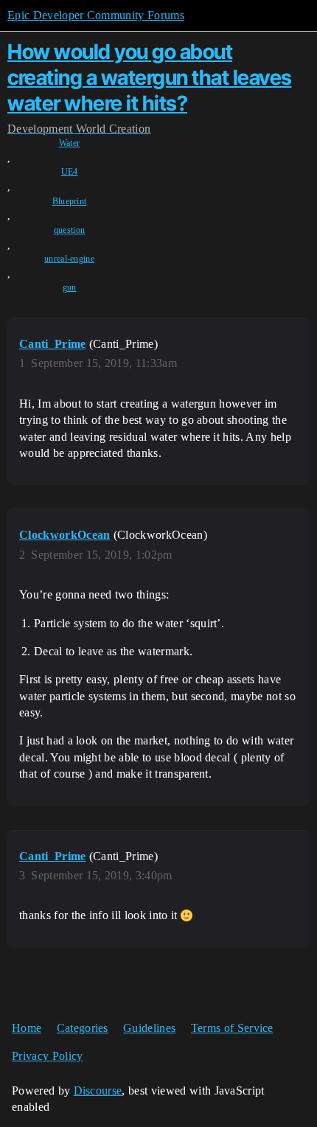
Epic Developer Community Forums (95, 15)
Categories (82, 1028)
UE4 (69, 172)
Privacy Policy (47, 1056)
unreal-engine (69, 259)
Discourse (98, 1090)
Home (26, 1028)
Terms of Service (232, 1028)
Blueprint (69, 201)
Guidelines (149, 1028)
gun (70, 287)
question (70, 230)
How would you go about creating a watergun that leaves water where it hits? (149, 77)
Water (69, 143)
